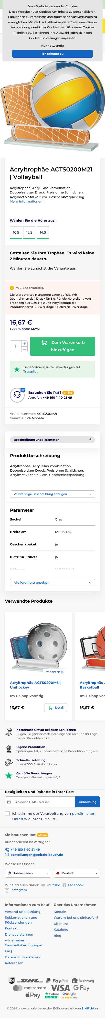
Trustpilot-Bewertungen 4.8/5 (38, 777)
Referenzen (14, 963)
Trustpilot (30, 371)
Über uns (61, 924)
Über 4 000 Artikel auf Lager (36, 764)
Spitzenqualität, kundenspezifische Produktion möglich (57, 751)
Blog (57, 936)
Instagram (18, 890)
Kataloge (61, 929)
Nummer (15, 346)
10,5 (16, 232)
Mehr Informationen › (27, 201)
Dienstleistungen (19, 934)
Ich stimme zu (52, 54)
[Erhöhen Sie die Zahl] (24, 344)
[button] (52, 494)
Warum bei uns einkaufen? (76, 917)
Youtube (53, 885)
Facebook (76, 885)
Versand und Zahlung (23, 912)
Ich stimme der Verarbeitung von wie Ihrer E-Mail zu (53, 816)
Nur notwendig (52, 45)
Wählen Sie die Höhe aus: (32, 220)
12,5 (29, 232)
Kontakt (11, 928)
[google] (71, 995)
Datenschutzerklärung (23, 957)
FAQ (8, 951)
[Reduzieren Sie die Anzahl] (24, 349)
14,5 (43, 232)
